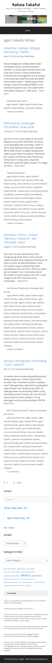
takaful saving (10, 219)
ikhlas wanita (23, 183)
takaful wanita (25, 219)
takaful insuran (29, 208)
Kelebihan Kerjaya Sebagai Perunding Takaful (22, 50)
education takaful (12, 180)
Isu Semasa (12, 288)
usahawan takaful (33, 108)
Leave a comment (15, 111)
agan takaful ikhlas (16, 295)
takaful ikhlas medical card (31, 335)
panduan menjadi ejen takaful (25, 317)
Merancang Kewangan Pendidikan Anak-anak (19, 125)
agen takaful (13, 104)
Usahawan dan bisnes (17, 101)
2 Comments (13, 471)
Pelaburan (23, 288)
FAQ (8, 410)
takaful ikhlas (17, 108)
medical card (23, 191)
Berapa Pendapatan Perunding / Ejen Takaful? (25, 363)
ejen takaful (27, 180)
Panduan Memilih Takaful (23, 410)
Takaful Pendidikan (16, 173)
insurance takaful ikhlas (15, 309)
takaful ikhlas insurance (29, 331)
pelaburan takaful (12, 198)
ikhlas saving (10, 183)
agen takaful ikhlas (29, 104)
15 (14, 482)
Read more (20, 165)
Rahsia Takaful (26, 4)
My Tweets (9, 527)
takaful (7, 201)
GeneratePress (41, 659)
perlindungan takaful (32, 198)
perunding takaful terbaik (23, 327)
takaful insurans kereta (24, 342)
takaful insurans (22, 212)
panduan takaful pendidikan (28, 194)
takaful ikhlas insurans (25, 205)
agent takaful (32, 176)
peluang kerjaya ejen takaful (17, 320)
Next (20, 482)
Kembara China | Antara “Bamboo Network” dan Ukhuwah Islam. (20, 238)
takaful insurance (27, 338)
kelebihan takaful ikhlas (21, 313)
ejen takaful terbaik (31, 306)
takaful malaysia (18, 216)
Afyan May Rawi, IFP (15, 508)
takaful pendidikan (36, 216)
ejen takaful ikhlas (12, 306)
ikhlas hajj (38, 180)
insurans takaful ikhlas (21, 187)
